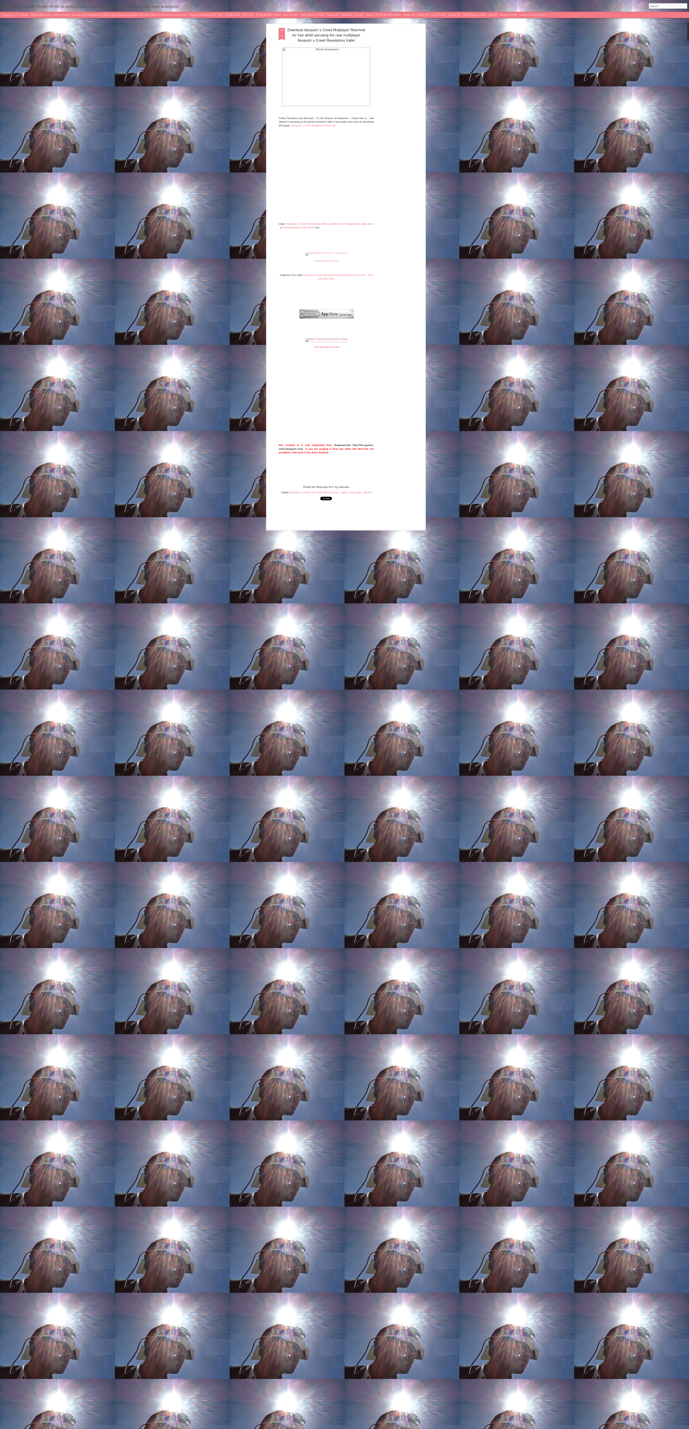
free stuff (316, 492)
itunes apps (355, 492)
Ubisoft (367, 492)
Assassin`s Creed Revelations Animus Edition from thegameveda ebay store (330, 223)
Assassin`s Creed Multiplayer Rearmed (313, 125)
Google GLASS (508, 15)
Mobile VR (409, 15)
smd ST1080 (290, 15)
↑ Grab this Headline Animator (326, 261)
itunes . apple (339, 492)
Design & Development (202, 15)
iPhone (327, 492)
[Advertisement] (393, 84)
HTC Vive (248, 15)
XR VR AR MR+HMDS (268, 15)
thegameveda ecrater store (299, 227)
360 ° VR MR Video (229, 15)
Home (24, 15)
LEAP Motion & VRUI (312, 15)
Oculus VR (333, 15)
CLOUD (359, 15)
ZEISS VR (346, 15)
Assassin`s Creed (300, 492)
